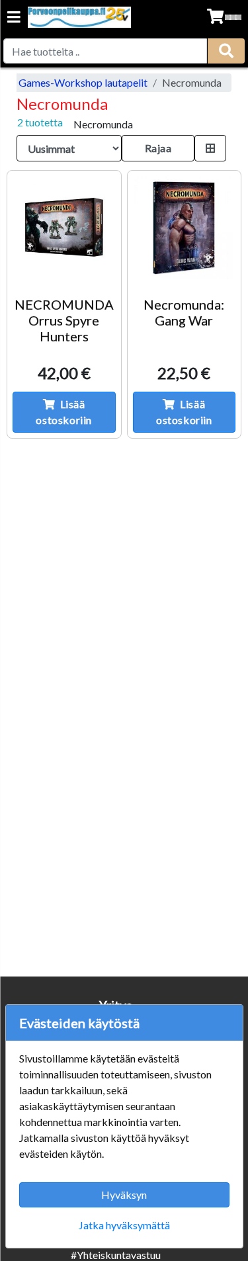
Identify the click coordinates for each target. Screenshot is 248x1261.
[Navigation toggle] (13, 18)
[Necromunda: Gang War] (184, 227)
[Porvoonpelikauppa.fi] (79, 17)
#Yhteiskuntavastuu (116, 1254)
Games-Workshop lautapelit (83, 82)
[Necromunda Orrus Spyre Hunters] (64, 227)
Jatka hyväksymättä (124, 1225)
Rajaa (158, 148)
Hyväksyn (124, 1194)
